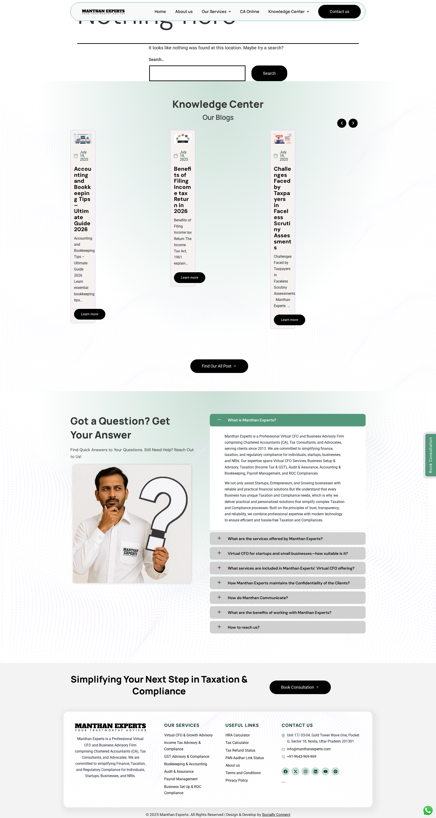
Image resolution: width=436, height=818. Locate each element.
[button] (216, 11)
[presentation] (341, 123)
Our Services (214, 11)
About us (184, 11)
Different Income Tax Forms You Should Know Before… (282, 199)
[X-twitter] (295, 771)
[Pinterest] (335, 771)
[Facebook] (285, 771)
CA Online (249, 11)
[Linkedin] (315, 771)
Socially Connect (276, 814)
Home (160, 11)
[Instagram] (305, 771)
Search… (156, 59)
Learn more (89, 277)
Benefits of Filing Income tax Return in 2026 (82, 190)
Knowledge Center (286, 11)
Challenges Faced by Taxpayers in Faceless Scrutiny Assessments (182, 208)
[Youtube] (325, 771)
